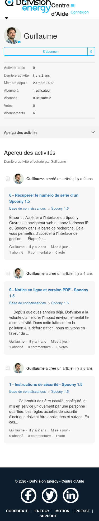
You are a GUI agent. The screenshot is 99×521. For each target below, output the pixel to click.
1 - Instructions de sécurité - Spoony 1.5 (45, 384)
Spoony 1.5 (60, 208)
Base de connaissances (27, 208)
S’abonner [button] (50, 51)
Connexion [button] (80, 12)
